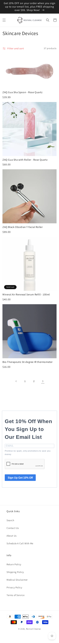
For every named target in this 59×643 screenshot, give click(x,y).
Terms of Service (16, 595)
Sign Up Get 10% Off (20, 477)
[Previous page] (16, 381)
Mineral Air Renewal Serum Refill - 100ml (26, 294)
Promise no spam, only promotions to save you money (27, 453)
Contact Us (13, 528)
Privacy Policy (14, 587)
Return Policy (14, 564)
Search (10, 520)
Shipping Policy (15, 572)
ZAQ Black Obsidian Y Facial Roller (22, 227)
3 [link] (42, 381)
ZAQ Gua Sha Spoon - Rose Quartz (22, 92)
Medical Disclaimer (17, 579)
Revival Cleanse (33, 628)
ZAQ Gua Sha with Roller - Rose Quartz (25, 159)
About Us (12, 535)
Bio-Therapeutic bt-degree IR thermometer (27, 362)
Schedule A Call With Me (20, 543)
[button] (4, 20)
